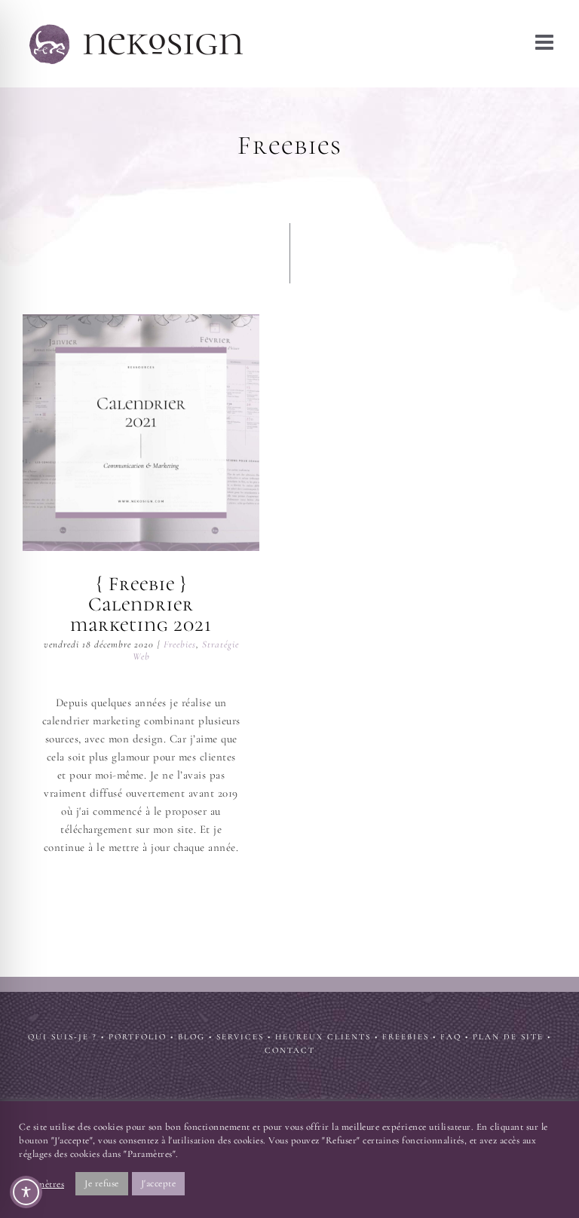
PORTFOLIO (138, 1037)
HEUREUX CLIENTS (323, 1037)
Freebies (180, 644)
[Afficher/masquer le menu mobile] (546, 42)
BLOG (191, 1037)
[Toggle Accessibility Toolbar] (26, 1192)
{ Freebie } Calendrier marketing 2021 (141, 432)
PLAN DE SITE (508, 1037)
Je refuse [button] (101, 1183)
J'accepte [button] (158, 1183)
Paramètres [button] (41, 1184)
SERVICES (240, 1037)
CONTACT (290, 1050)
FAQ (450, 1037)
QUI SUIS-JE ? (62, 1037)
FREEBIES (405, 1037)
